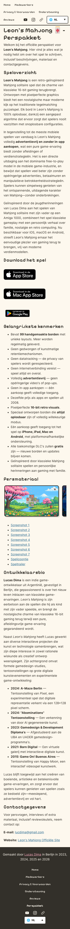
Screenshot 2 (20, 530)
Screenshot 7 (20, 554)
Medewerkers (24, 4)
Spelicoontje (19, 559)
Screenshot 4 (20, 540)
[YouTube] (25, 19)
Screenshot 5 (20, 544)
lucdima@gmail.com (29, 832)
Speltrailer (18, 564)
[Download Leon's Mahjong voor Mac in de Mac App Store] (25, 294)
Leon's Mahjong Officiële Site (39, 840)
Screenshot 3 (20, 535)
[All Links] (41, 19)
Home (7, 4)
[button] (57, 19)
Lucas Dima (32, 854)
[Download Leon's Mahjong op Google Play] (18, 314)
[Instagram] (33, 19)
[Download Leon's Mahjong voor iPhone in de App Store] (21, 275)
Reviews (9, 19)
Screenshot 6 (20, 549)
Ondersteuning (49, 12)
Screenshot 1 (20, 525)
